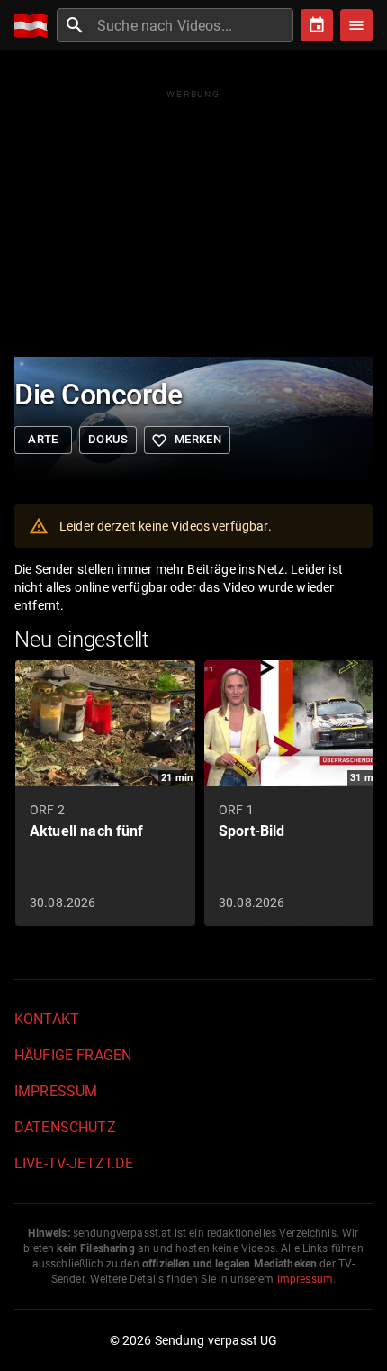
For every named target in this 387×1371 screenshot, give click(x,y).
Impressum (55, 1091)
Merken (186, 440)
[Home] (35, 26)
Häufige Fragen (72, 1055)
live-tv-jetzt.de (73, 1163)
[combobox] (193, 25)
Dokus (108, 439)
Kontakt (46, 1019)
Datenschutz (65, 1127)
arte (43, 439)
